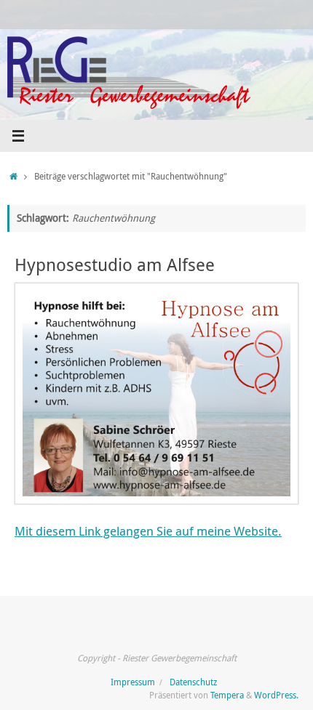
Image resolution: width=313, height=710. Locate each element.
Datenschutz (193, 682)
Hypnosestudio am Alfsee (115, 264)
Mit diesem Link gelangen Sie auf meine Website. (148, 531)
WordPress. (276, 695)
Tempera (227, 695)
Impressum (133, 682)
